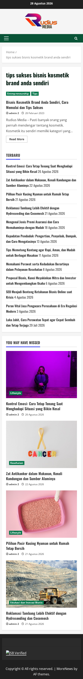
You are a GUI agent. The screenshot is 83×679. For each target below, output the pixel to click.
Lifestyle (15, 393)
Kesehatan (16, 463)
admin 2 (14, 113)
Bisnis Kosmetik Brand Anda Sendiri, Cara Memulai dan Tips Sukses (37, 105)
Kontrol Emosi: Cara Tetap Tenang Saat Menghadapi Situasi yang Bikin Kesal (34, 406)
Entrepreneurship (18, 93)
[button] (6, 38)
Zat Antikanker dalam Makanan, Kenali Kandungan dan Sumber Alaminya (34, 476)
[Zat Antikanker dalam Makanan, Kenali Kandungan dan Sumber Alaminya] (41, 444)
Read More (18, 140)
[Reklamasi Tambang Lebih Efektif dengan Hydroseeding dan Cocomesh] (41, 584)
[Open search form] (76, 38)
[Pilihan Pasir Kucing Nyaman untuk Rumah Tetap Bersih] (41, 514)
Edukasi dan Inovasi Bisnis (26, 602)
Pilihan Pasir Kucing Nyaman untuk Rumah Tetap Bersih (37, 546)
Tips (34, 93)
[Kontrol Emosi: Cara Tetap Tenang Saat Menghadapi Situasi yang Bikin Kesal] (41, 374)
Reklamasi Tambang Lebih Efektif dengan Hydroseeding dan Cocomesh (36, 615)
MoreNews (65, 669)
